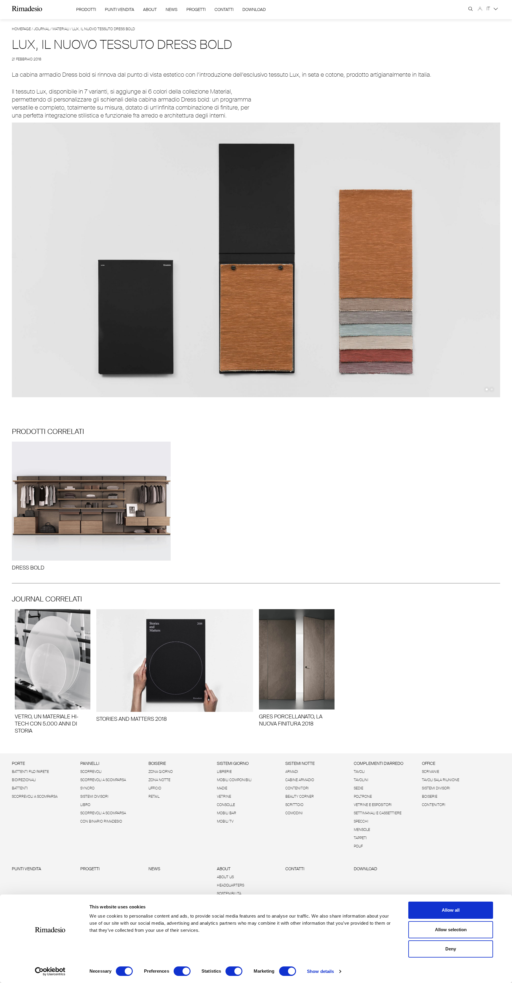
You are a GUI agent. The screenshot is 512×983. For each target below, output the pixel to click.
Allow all (451, 910)
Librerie (224, 771)
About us (225, 877)
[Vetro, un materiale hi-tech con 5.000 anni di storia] (52, 671)
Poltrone (363, 796)
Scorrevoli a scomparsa (34, 796)
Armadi (291, 771)
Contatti (224, 9)
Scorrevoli (91, 771)
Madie (222, 788)
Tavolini (361, 780)
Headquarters (230, 885)
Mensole (362, 829)
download (254, 9)
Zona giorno (160, 771)
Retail (153, 796)
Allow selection (451, 929)
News (171, 9)
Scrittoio (294, 804)
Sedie (358, 788)
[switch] (182, 971)
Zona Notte (159, 780)
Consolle (226, 804)
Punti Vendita (119, 9)
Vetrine (224, 796)
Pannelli (89, 763)
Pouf (358, 846)
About (150, 9)
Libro (85, 804)
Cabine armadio (299, 780)
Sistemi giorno (233, 763)
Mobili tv (225, 821)
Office (428, 763)
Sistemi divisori (94, 796)
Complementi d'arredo (378, 763)
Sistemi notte (300, 763)
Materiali (60, 29)
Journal (41, 29)
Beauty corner (299, 796)
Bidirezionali (24, 780)
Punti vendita (26, 868)
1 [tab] (487, 389)
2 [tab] (492, 389)
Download (365, 868)
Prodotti (86, 9)
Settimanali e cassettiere (377, 813)
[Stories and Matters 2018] (174, 666)
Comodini (294, 813)
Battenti (20, 788)
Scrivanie (430, 771)
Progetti (196, 9)
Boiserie (157, 763)
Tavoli (359, 771)
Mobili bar (226, 813)
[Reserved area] (480, 8)
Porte (18, 763)
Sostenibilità (229, 893)
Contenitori (297, 788)
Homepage (21, 29)
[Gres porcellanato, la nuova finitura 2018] (297, 668)
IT (489, 9)
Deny (450, 948)
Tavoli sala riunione (440, 780)
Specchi (361, 821)
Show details (320, 971)
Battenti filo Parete (30, 771)
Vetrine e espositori (373, 804)
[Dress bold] (91, 506)
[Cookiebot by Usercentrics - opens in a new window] (50, 971)
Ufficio (154, 788)
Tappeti (360, 838)
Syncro (87, 788)
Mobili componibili (234, 780)
